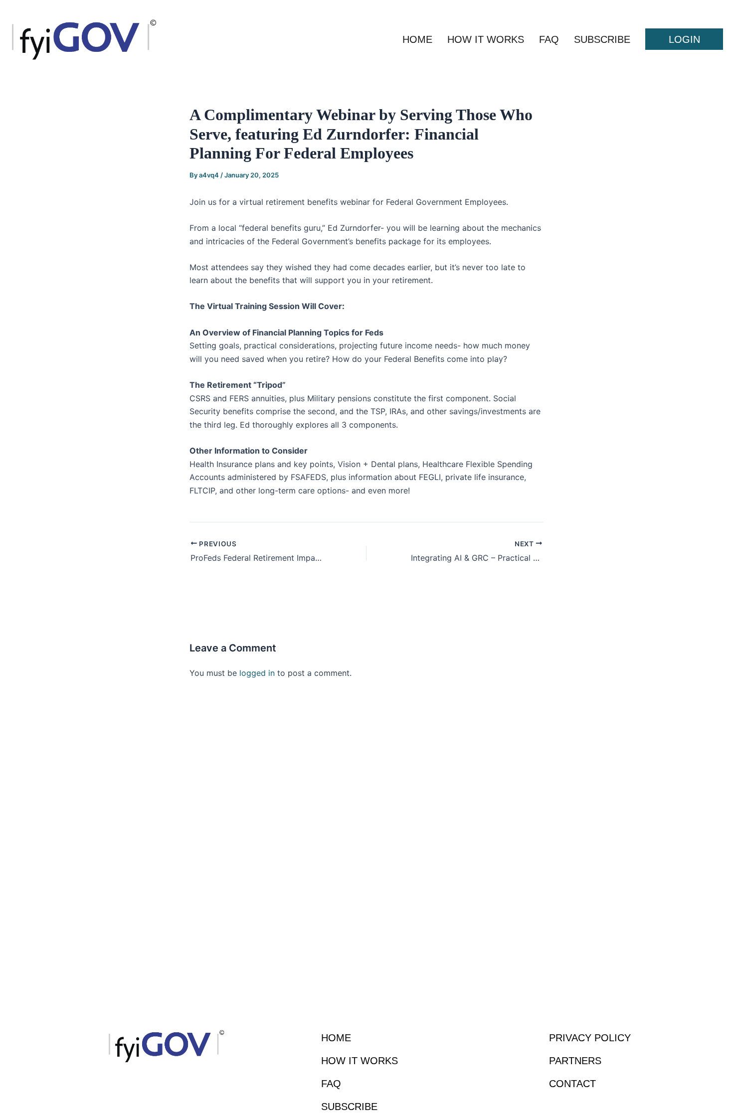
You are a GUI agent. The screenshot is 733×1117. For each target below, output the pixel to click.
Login (684, 39)
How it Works (485, 39)
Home (417, 39)
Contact (572, 1083)
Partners (575, 1060)
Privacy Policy (590, 1037)
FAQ (549, 39)
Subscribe (602, 39)
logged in (257, 673)
